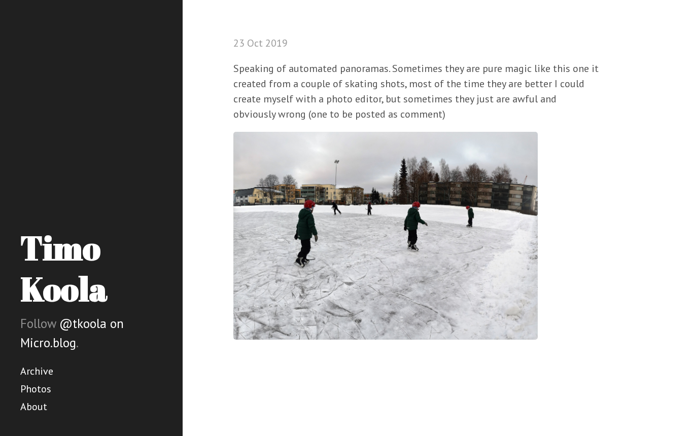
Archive (36, 371)
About (33, 406)
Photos (35, 388)
